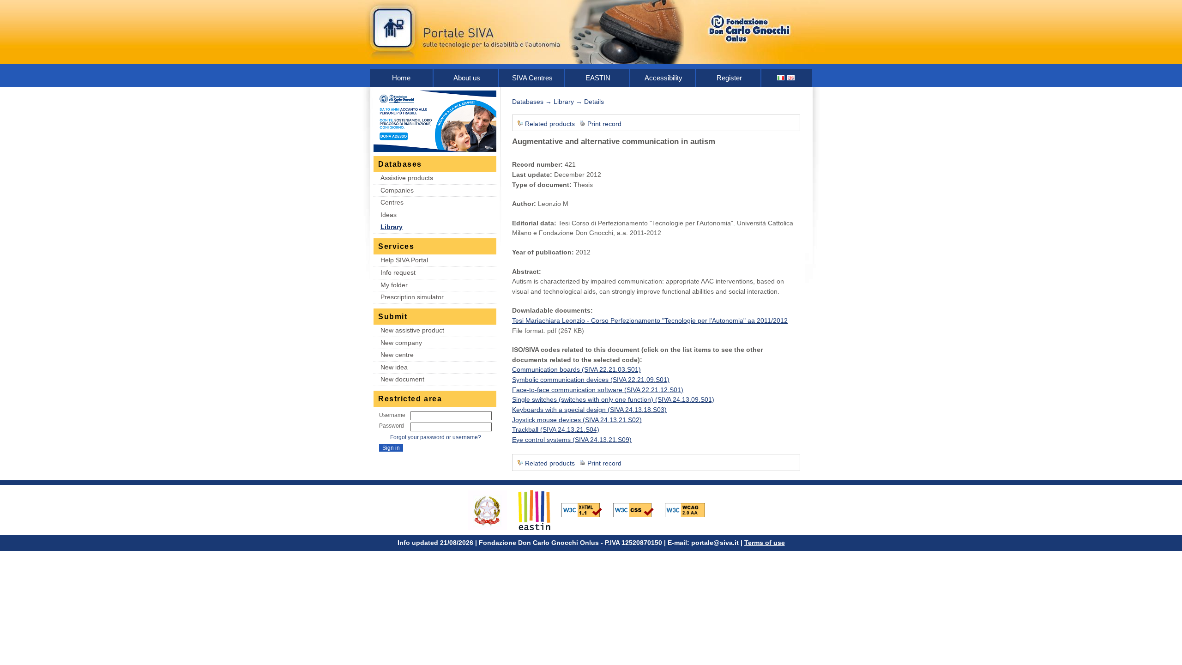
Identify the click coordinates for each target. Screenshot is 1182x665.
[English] (791, 78)
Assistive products (406, 177)
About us (466, 78)
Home (401, 78)
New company (401, 342)
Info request (398, 272)
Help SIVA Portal (404, 260)
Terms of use (764, 542)
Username (392, 415)
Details (594, 101)
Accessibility (663, 78)
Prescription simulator (412, 297)
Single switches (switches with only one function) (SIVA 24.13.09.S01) (613, 399)
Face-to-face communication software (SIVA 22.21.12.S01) (597, 389)
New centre (397, 354)
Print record (604, 123)
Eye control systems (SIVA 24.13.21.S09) (572, 439)
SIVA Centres (532, 78)
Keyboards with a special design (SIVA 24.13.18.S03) (589, 409)
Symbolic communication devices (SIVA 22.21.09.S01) (590, 379)
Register (729, 78)
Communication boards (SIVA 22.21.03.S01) (576, 369)
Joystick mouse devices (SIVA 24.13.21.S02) (577, 419)
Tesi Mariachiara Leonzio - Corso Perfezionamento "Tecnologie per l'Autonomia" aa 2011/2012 (650, 320)
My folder (394, 285)
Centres (392, 202)
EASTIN (597, 78)
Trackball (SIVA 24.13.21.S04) (555, 429)
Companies (397, 190)
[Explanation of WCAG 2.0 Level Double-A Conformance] (690, 509)
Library (391, 226)
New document (402, 379)
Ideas (388, 214)
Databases (527, 101)
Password (391, 426)
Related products (550, 123)
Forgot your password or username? (435, 437)
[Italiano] (781, 78)
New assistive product (412, 330)
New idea (394, 367)
